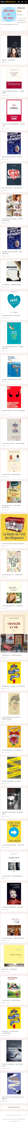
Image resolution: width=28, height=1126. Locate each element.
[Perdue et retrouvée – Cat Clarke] (14, 768)
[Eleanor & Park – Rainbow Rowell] (14, 461)
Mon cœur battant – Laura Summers (12, 188)
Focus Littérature (10, 1115)
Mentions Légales (18, 1119)
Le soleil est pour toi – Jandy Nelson (12, 574)
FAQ (24, 1119)
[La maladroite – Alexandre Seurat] (14, 271)
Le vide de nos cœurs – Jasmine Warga (13, 443)
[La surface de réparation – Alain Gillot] (14, 894)
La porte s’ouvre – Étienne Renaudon (12, 876)
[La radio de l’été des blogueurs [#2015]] (14, 528)
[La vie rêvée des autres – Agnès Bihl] (14, 592)
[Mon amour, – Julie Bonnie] (14, 956)
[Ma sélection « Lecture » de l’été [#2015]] (14, 673)
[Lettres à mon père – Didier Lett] (14, 302)
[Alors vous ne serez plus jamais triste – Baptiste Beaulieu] (14, 1084)
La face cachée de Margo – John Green (13, 845)
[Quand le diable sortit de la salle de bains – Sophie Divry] (14, 397)
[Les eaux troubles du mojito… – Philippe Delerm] (14, 78)
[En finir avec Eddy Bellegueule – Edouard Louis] (14, 111)
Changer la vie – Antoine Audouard (12, 655)
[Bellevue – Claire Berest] (14, 47)
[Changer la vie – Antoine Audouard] (14, 632)
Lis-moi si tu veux (22, 18)
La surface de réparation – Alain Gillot (12, 907)
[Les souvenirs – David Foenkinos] (14, 987)
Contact (4, 1119)
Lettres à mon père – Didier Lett (11, 315)
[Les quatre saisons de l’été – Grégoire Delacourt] (14, 333)
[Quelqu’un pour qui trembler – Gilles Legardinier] (14, 238)
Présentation (10, 1119)
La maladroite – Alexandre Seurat (11, 284)
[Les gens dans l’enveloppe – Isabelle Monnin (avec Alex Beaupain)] (14, 206)
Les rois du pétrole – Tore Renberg (11, 750)
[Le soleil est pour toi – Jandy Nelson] (14, 561)
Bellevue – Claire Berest (8, 60)
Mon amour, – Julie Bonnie (9, 969)
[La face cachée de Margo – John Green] (14, 832)
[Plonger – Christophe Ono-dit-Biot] (14, 366)
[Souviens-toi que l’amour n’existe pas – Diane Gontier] (14, 799)
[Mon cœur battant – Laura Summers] (14, 175)
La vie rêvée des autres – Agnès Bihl (12, 605)
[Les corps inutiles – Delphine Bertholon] (14, 925)
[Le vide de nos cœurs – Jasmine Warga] (14, 430)
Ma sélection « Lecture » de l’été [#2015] (13, 686)
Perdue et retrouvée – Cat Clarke (11, 781)
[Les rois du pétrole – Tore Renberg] (14, 737)
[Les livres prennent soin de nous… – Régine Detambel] (14, 704)
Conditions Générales (14, 1121)
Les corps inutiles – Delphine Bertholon (13, 938)
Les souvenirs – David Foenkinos (11, 1000)
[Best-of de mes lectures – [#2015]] (14, 144)
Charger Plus (15, 1107)
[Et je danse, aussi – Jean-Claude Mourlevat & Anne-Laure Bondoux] (14, 492)
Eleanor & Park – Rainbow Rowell (11, 474)
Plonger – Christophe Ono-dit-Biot (11, 379)
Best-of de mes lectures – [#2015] (12, 157)
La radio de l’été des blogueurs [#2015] (13, 543)
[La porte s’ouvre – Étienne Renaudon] (14, 863)
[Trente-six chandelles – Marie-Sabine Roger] (14, 1051)
